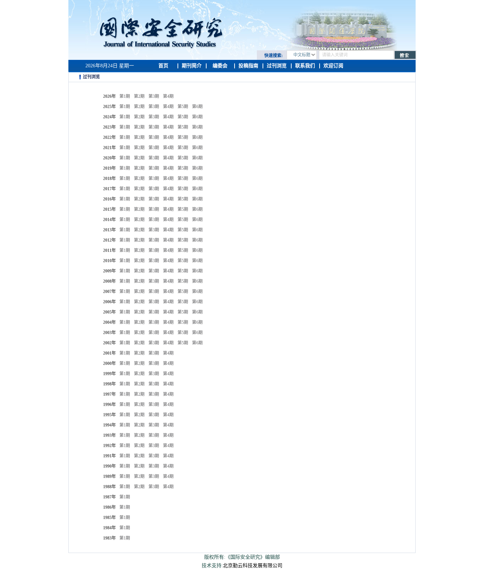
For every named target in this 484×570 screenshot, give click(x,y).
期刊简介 (192, 65)
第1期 (124, 96)
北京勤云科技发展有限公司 (252, 565)
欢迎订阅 (333, 65)
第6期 (197, 106)
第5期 (183, 106)
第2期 (139, 96)
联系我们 (305, 65)
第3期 (153, 96)
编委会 (220, 65)
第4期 (168, 96)
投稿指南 (248, 65)
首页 (163, 65)
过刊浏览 (277, 65)
